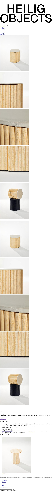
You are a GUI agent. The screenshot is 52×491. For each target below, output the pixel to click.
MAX (11, 431)
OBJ (8, 431)
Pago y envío (3, 481)
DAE (5, 431)
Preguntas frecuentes (4, 479)
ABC (3, 431)
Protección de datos (4, 482)
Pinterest (3, 485)
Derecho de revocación (4, 480)
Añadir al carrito (3, 419)
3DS (2, 431)
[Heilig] (26, 22)
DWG (7, 431)
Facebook (3, 484)
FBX (10, 431)
